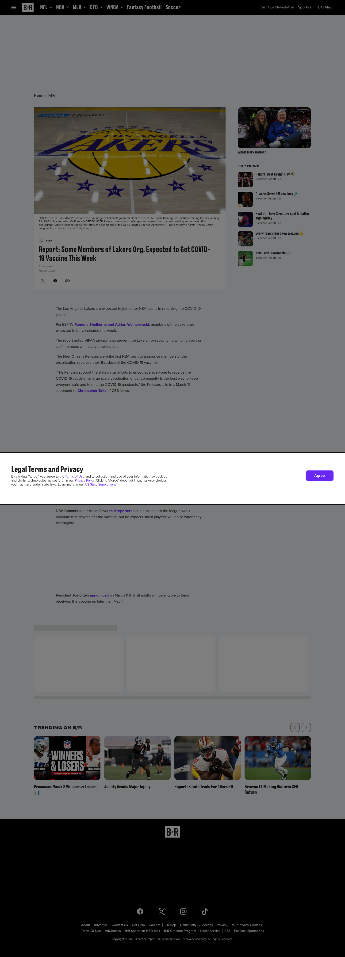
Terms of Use (74, 476)
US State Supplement (100, 484)
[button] (320, 475)
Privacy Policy (84, 480)
